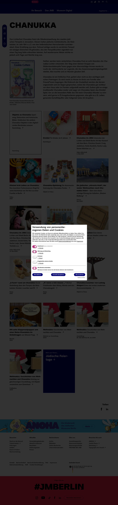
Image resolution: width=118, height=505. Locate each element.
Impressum (80, 241)
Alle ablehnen (37, 274)
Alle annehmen (80, 274)
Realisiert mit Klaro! (81, 277)
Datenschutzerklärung (65, 241)
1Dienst (40, 258)
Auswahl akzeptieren (58, 274)
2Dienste (40, 248)
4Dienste (40, 263)
